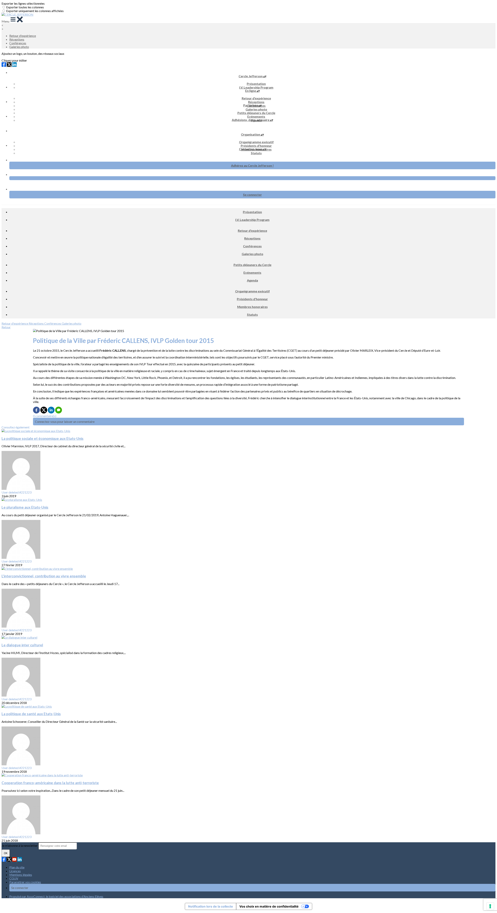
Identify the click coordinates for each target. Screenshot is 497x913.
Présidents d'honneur (256, 145)
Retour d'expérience (22, 35)
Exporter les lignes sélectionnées (23, 3)
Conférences (17, 43)
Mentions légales (20, 874)
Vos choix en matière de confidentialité (269, 906)
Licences (15, 871)
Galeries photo (19, 47)
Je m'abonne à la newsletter (20, 845)
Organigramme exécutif (256, 142)
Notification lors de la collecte (210, 906)
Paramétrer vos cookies (25, 882)
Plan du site (16, 867)
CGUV (13, 878)
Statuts (256, 153)
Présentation (256, 83)
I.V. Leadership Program (256, 87)
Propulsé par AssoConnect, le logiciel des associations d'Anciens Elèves (56, 896)
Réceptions (16, 39)
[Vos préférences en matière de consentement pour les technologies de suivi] (490, 906)
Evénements (256, 116)
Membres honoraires (252, 307)
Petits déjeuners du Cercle (256, 113)
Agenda (252, 280)
